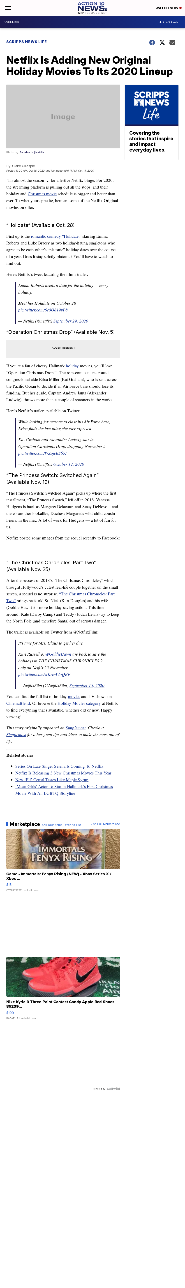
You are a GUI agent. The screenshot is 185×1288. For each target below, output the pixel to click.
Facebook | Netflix (32, 152)
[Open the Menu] (7, 8)
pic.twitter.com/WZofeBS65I (42, 453)
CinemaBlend (18, 703)
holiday (72, 366)
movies (74, 696)
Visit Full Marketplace (105, 824)
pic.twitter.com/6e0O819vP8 (43, 310)
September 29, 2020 (70, 321)
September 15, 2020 (86, 685)
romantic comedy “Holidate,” (56, 236)
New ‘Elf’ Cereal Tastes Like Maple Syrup (51, 779)
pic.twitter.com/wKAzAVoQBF (44, 674)
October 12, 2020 (68, 464)
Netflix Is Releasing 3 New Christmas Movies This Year (63, 773)
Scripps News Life (26, 41)
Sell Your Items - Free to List (61, 825)
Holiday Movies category (79, 703)
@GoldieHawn (58, 654)
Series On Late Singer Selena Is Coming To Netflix (59, 766)
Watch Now (167, 8)
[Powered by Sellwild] (113, 1088)
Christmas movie (42, 193)
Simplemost (76, 727)
